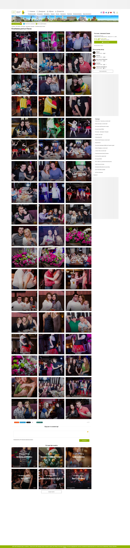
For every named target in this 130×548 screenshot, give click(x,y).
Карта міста (63, 13)
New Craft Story (78, 478)
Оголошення (40, 13)
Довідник (42, 11)
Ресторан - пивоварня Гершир (102, 33)
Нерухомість (46, 13)
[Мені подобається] (87, 422)
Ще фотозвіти (51, 491)
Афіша (51, 11)
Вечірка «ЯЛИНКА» (24, 457)
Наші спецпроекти (87, 13)
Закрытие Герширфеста (101, 66)
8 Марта (98, 51)
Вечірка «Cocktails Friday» (51, 457)
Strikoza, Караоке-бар (44, 487)
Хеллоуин (98, 63)
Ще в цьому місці (102, 71)
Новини (32, 11)
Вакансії (53, 13)
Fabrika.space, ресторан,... (72, 466)
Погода (57, 13)
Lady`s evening (78, 457)
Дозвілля (60, 11)
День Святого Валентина (101, 59)
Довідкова (69, 13)
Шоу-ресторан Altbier (17, 466)
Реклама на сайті (32, 13)
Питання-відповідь (77, 13)
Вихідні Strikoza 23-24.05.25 (51, 478)
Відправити (84, 440)
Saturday (98, 55)
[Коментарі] (88, 422)
